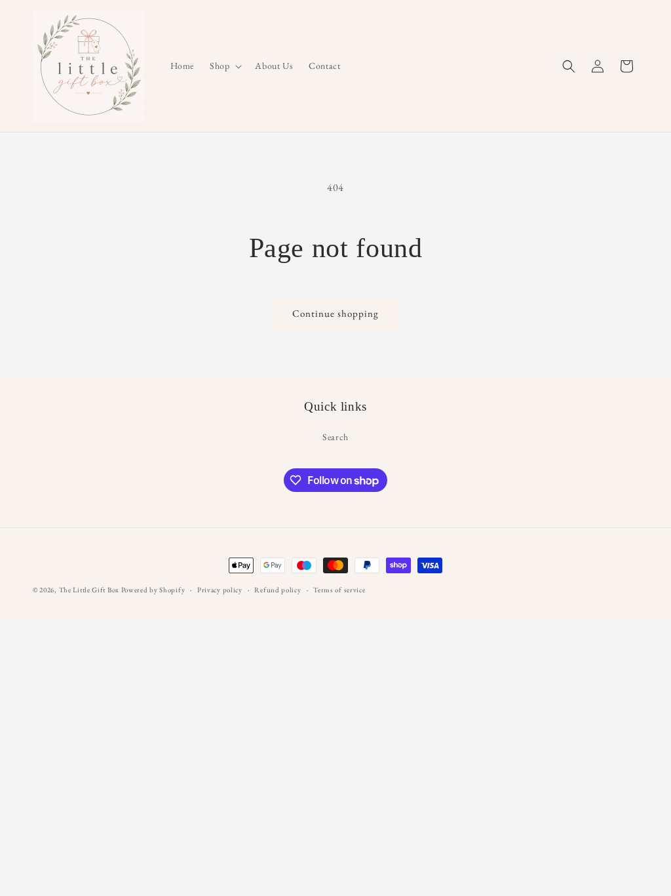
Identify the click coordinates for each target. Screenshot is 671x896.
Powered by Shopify (153, 589)
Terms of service (339, 589)
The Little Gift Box (89, 589)
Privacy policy (219, 589)
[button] (224, 65)
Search (335, 437)
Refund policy (277, 589)
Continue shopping (335, 313)
